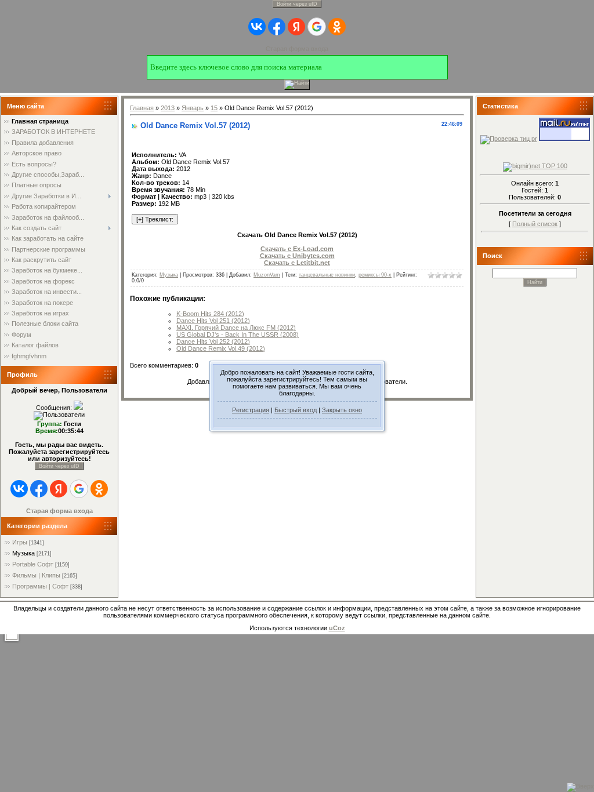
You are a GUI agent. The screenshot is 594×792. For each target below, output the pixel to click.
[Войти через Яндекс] (296, 26)
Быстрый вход (295, 409)
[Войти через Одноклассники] (337, 26)
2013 (168, 107)
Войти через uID (297, 4)
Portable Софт (32, 564)
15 (214, 107)
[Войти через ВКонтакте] (257, 26)
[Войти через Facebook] (276, 26)
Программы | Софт (40, 586)
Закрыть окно (342, 409)
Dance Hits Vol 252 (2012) (213, 341)
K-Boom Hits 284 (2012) (210, 313)
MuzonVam (266, 275)
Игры (19, 542)
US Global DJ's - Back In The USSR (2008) (237, 334)
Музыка (23, 553)
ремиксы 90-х (375, 275)
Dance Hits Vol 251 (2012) (213, 320)
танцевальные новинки (327, 275)
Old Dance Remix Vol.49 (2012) (220, 348)
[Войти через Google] (316, 26)
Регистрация (250, 409)
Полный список (534, 223)
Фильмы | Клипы (36, 575)
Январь (193, 107)
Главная (142, 107)
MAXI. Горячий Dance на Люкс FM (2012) (236, 327)
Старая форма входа (297, 48)
